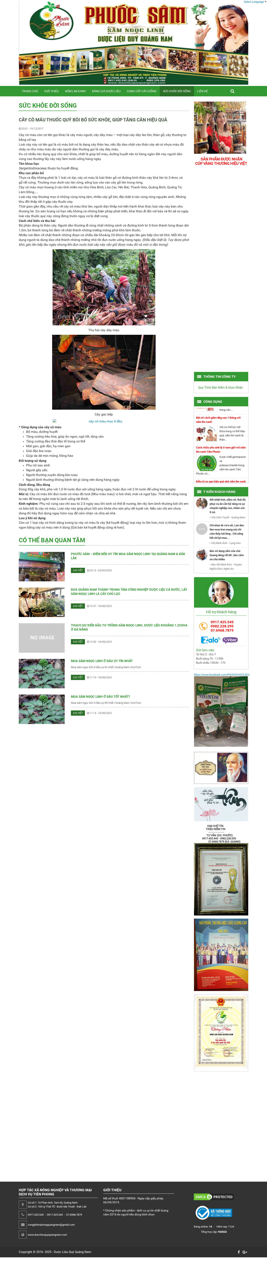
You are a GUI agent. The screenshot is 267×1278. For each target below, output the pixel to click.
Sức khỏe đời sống (177, 91)
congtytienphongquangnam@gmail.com (51, 1224)
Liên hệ (202, 91)
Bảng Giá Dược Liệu (106, 91)
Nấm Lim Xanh (75, 91)
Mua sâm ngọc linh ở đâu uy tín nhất (102, 661)
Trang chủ (30, 91)
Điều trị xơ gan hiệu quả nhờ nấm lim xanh (221, 468)
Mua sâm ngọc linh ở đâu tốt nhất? (100, 697)
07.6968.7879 (222, 630)
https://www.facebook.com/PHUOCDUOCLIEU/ (222, 674)
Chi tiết (78, 570)
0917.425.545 (222, 622)
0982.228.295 (222, 626)
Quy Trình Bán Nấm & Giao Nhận (220, 387)
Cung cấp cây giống (142, 91)
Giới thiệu (51, 91)
